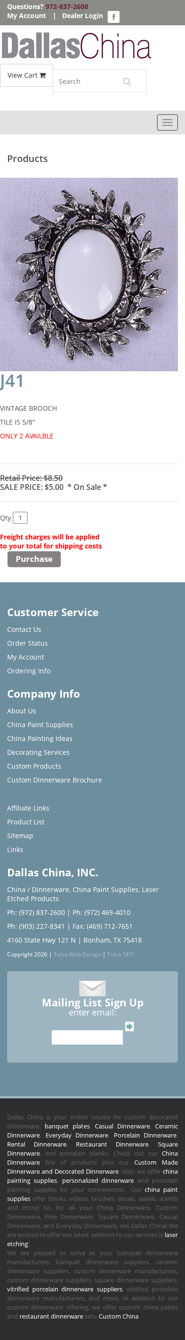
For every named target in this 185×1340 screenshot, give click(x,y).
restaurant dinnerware (51, 1316)
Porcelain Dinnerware (145, 1135)
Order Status (27, 643)
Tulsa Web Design (77, 954)
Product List (26, 821)
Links (15, 849)
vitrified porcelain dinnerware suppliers (64, 1289)
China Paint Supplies (40, 724)
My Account (26, 15)
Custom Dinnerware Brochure (54, 779)
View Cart (23, 75)
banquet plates (67, 1126)
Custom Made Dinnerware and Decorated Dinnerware (92, 1167)
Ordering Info (28, 670)
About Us (21, 710)
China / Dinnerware (38, 889)
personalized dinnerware (98, 1180)
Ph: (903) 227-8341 (36, 926)
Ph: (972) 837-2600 (36, 912)
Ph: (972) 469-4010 (101, 912)
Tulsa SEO (120, 954)
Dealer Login (82, 15)
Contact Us (24, 629)
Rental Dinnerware (36, 1144)
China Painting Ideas (40, 738)
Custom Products (34, 766)
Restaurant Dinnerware (112, 1144)
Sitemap (20, 835)
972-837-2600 (67, 6)
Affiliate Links (28, 807)
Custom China (119, 1316)
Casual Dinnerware (122, 1126)
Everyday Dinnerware (77, 1135)
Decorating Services (38, 752)
